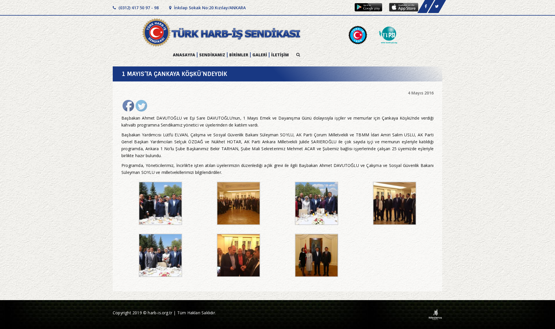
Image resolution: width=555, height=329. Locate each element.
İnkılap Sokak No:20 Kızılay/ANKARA (209, 7)
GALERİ (259, 54)
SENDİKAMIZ (212, 54)
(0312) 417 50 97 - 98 (138, 7)
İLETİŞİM (280, 54)
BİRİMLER (238, 54)
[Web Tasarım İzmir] (435, 314)
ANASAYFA (184, 54)
